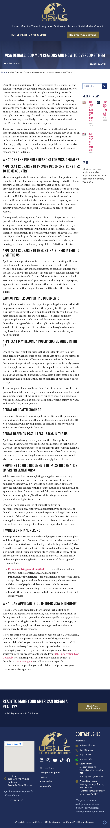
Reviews (43, 777)
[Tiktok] (62, 760)
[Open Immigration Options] (65, 26)
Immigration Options (50, 773)
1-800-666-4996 (23, 661)
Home (4, 72)
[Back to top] (105, 822)
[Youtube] (55, 760)
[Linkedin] (42, 760)
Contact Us (45, 786)
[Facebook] (68, 760)
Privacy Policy (15, 800)
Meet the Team (47, 768)
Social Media (46, 782)
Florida (12, 776)
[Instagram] (48, 760)
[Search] (104, 86)
